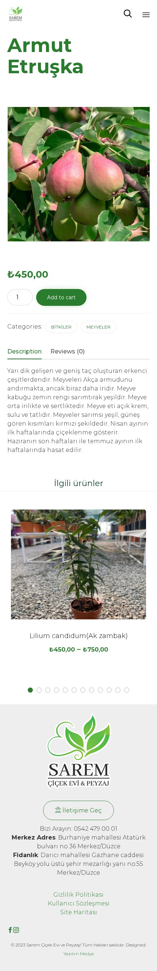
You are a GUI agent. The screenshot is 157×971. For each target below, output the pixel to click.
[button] (78, 810)
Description (24, 351)
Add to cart (61, 297)
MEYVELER (99, 327)
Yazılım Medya (79, 953)
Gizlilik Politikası (78, 894)
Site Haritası (78, 912)
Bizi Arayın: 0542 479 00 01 (78, 828)
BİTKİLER (61, 327)
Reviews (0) (67, 351)
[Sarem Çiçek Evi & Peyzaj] (15, 13)
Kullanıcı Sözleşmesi (79, 903)
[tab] (28, 352)
